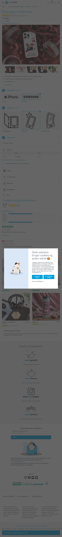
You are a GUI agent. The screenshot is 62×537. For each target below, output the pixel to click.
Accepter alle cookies (37, 277)
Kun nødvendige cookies (48, 277)
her (40, 272)
